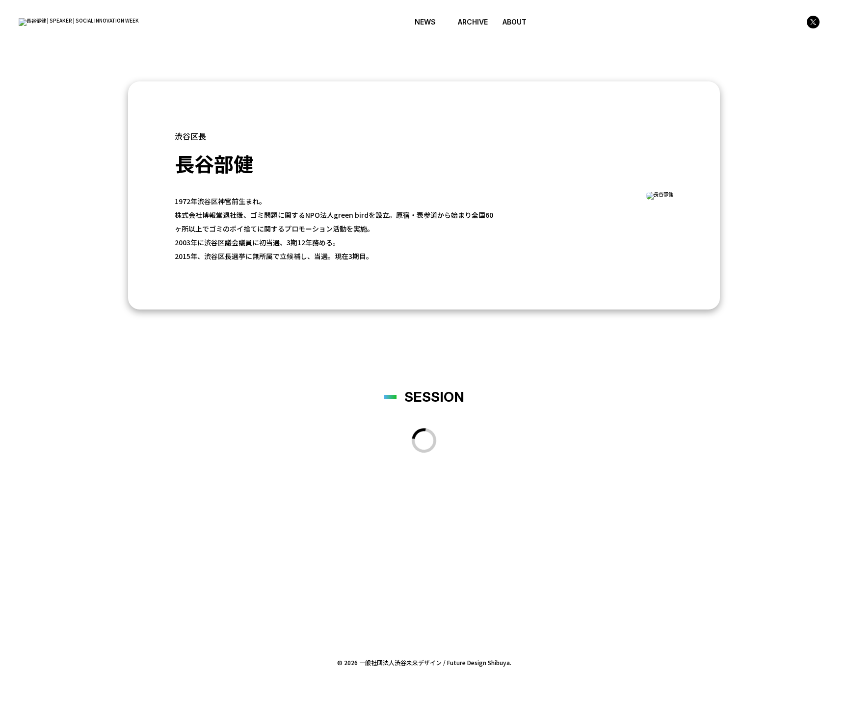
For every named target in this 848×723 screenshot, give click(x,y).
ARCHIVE (473, 22)
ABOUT (515, 22)
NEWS (425, 22)
